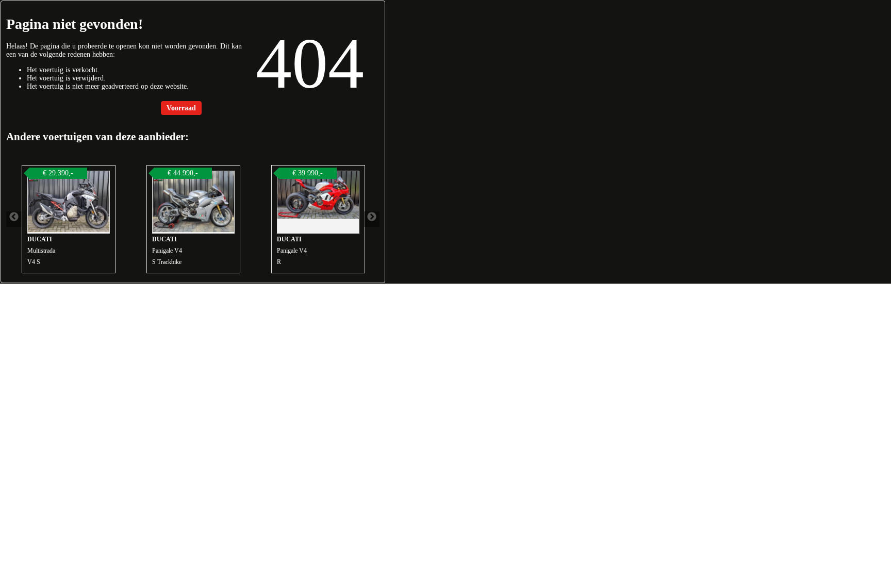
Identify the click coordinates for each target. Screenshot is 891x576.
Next (372, 219)
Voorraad (181, 108)
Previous (14, 219)
